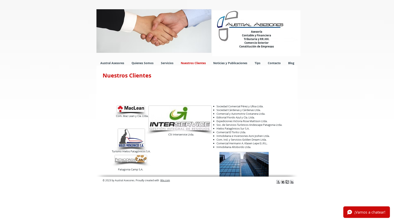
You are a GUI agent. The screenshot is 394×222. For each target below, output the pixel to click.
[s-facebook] (278, 182)
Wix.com (165, 180)
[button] (153, 31)
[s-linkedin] (292, 182)
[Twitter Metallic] (283, 182)
